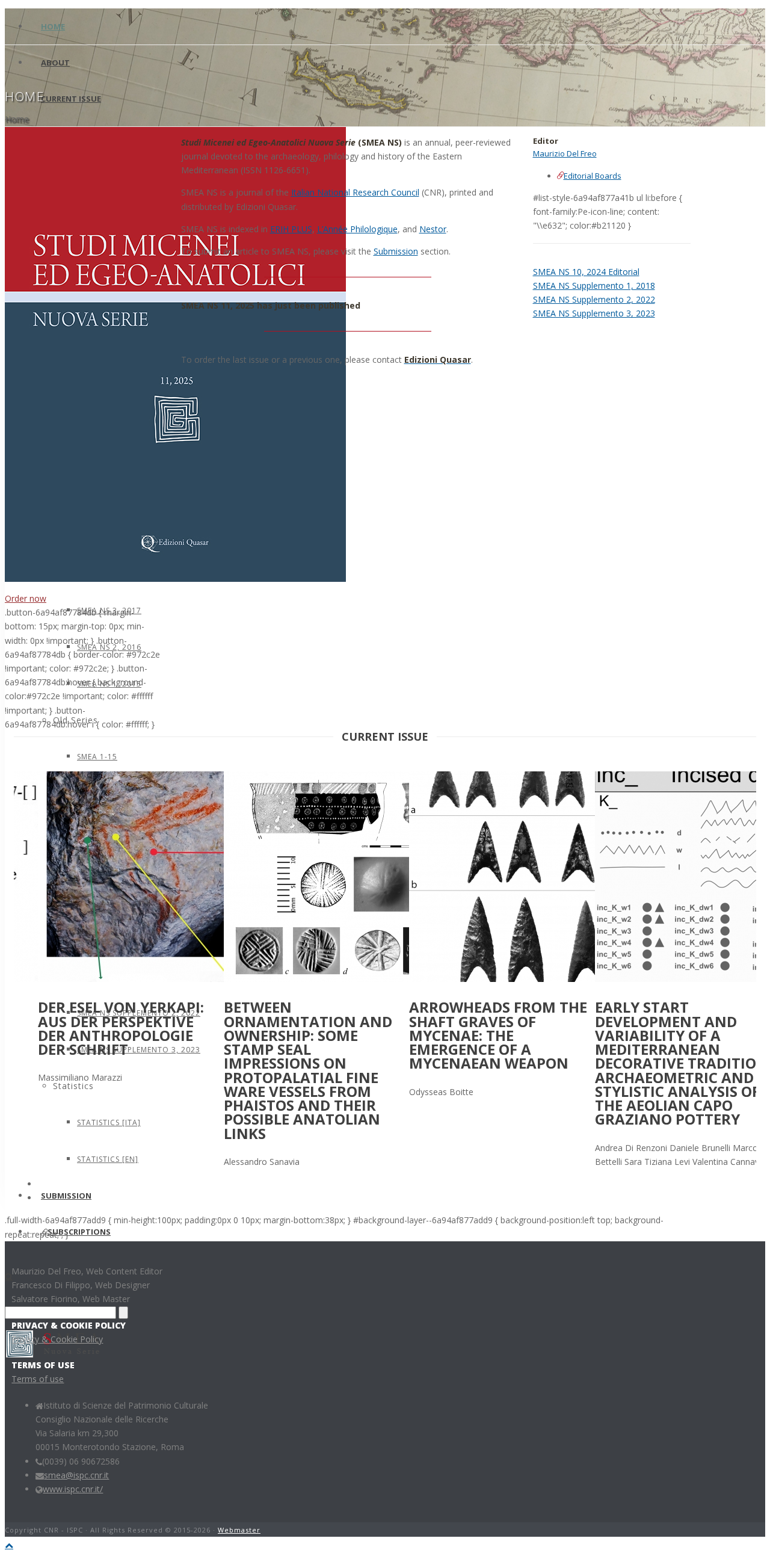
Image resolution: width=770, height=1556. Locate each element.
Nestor (432, 229)
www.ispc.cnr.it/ (73, 1489)
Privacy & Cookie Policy (57, 1339)
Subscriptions (79, 1231)
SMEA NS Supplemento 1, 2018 (594, 285)
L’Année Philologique (357, 229)
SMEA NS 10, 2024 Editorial (586, 271)
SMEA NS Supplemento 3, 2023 (594, 313)
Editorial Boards (592, 175)
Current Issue (71, 98)
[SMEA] (57, 1354)
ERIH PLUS (291, 229)
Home (53, 26)
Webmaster (239, 1529)
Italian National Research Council (355, 192)
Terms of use (37, 1379)
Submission (396, 251)
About (55, 62)
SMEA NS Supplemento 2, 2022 (594, 299)
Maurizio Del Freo (565, 153)
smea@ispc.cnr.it (76, 1475)
